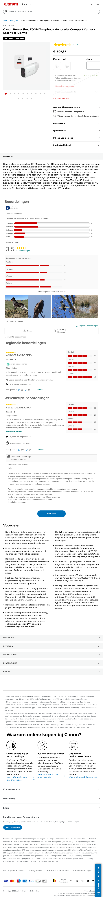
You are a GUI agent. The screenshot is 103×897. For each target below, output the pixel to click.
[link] (76, 79)
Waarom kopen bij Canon (81, 777)
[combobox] (51, 11)
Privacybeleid (35, 870)
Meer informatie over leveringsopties (16, 778)
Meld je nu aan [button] (12, 827)
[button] (5, 93)
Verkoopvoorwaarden (13, 870)
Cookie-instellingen (82, 870)
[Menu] (98, 4)
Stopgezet (14, 20)
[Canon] (11, 4)
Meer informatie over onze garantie (48, 775)
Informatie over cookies (57, 870)
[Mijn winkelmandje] (91, 4)
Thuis (5, 20)
